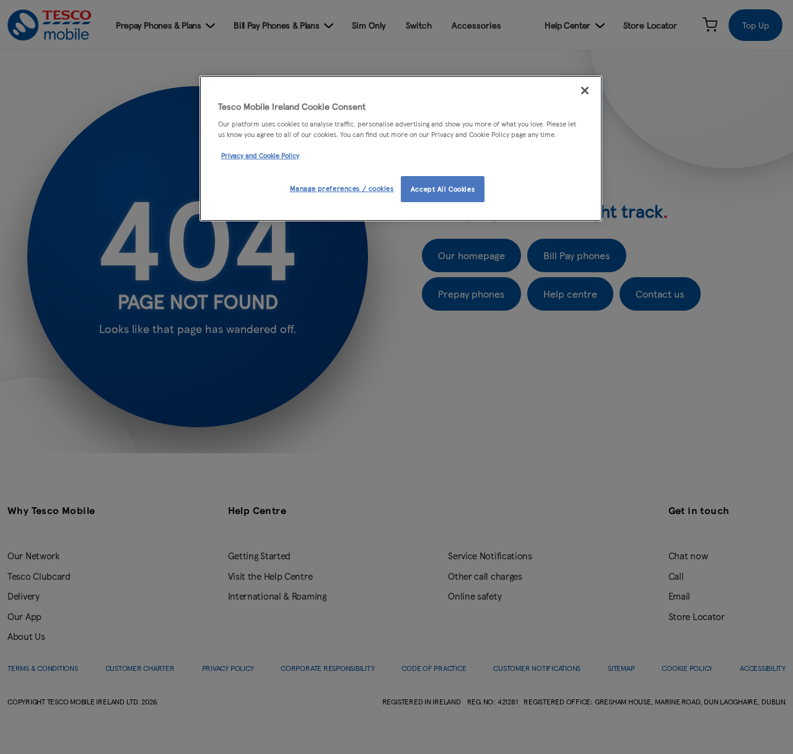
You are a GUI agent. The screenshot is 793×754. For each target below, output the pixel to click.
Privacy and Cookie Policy (260, 155)
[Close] (584, 90)
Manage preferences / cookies (342, 188)
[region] (400, 149)
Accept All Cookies (443, 188)
